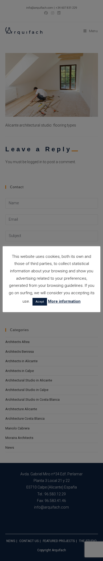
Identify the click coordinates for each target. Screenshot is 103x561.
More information (64, 301)
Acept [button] (40, 301)
